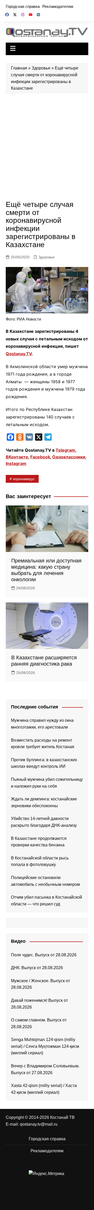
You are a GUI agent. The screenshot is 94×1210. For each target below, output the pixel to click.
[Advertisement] (47, 148)
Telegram (65, 450)
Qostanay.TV (19, 353)
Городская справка (23, 6)
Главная (19, 68)
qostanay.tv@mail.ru (38, 1124)
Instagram (16, 463)
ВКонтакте (17, 456)
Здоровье (41, 68)
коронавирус (24, 479)
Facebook (40, 456)
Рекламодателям (57, 6)
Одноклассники (68, 456)
